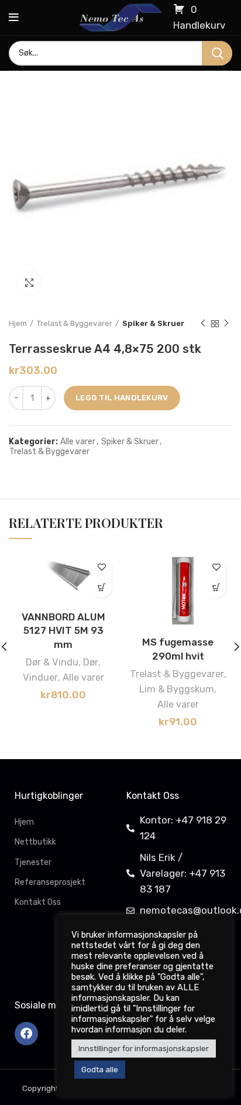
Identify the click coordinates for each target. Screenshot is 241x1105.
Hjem (18, 323)
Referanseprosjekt (50, 882)
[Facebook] (26, 1033)
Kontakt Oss (38, 902)
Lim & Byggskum (176, 689)
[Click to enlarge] (29, 282)
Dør (90, 662)
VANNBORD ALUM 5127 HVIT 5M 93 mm (63, 631)
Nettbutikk (35, 842)
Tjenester (33, 862)
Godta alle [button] (99, 1069)
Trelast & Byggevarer (74, 323)
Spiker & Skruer (153, 323)
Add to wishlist (101, 567)
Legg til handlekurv (121, 397)
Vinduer (40, 677)
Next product (226, 324)
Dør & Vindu (52, 662)
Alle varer (77, 442)
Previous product (203, 324)
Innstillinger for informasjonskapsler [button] (143, 1048)
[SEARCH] (217, 53)
